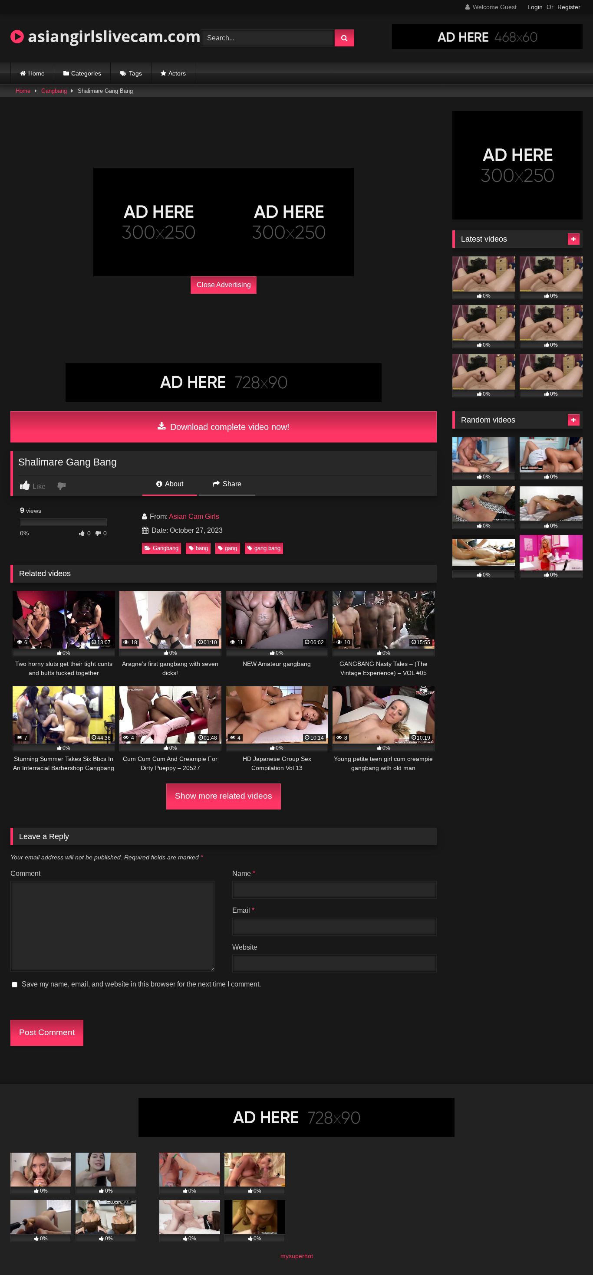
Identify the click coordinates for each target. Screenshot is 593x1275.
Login (535, 6)
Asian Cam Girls (194, 516)
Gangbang (54, 91)
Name (243, 873)
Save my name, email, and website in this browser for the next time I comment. (141, 984)
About (173, 484)
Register (568, 6)
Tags (135, 73)
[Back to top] (566, 1249)
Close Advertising (224, 284)
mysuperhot (296, 1255)
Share (231, 484)
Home (36, 73)
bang (202, 548)
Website (244, 947)
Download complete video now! (229, 427)
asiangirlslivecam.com (112, 36)
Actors (177, 73)
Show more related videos (223, 795)
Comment (25, 873)
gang (231, 548)
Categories (86, 73)
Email (243, 910)
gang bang (267, 548)
